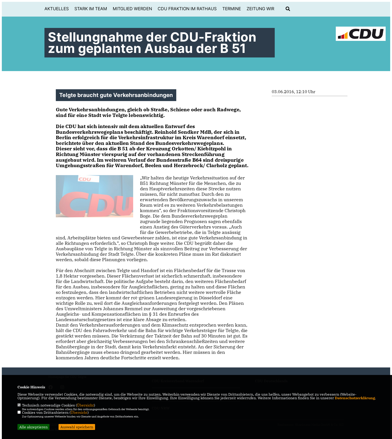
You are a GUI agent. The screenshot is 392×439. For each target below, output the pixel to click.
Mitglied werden (132, 9)
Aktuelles (56, 9)
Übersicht (85, 405)
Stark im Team (90, 9)
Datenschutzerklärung (355, 398)
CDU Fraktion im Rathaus (187, 9)
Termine (231, 9)
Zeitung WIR (260, 9)
